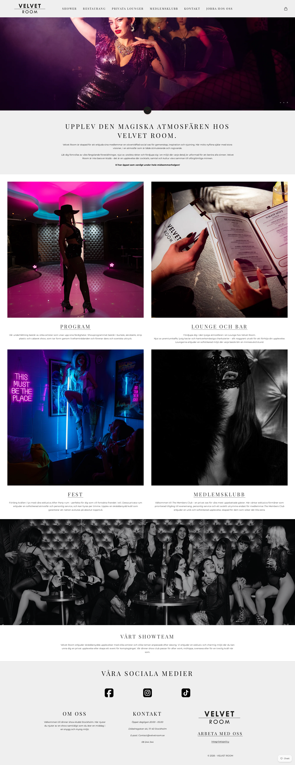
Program (75, 326)
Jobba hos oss (219, 8)
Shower (69, 8)
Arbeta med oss (220, 733)
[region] (147, 55)
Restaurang (94, 8)
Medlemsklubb (164, 8)
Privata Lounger (128, 8)
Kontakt (192, 8)
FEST (75, 494)
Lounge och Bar (219, 326)
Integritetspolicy (220, 741)
